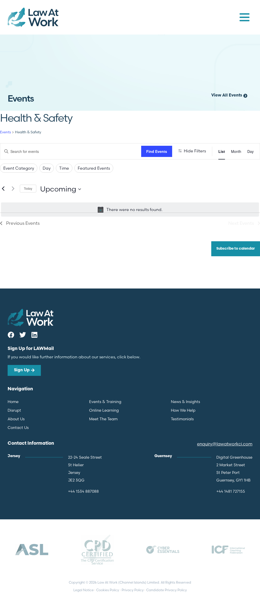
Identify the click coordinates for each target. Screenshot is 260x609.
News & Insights (185, 401)
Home (13, 401)
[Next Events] (13, 189)
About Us (16, 418)
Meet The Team (103, 418)
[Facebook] (11, 334)
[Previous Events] (3, 189)
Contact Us (18, 427)
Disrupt (14, 410)
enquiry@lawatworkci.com (224, 443)
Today (28, 188)
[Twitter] (22, 334)
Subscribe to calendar (235, 249)
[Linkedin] (34, 334)
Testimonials (182, 418)
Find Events (156, 151)
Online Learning (104, 410)
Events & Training (105, 401)
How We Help (183, 410)
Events (5, 132)
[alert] (130, 209)
